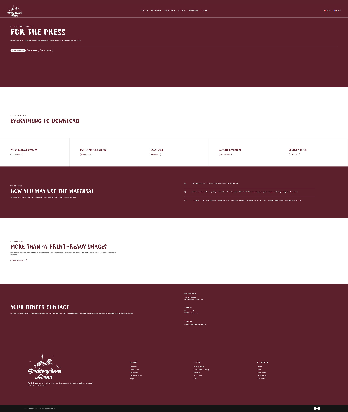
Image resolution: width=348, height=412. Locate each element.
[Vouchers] (231, 1)
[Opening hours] (58, 1)
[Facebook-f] (315, 408)
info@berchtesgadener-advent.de (196, 324)
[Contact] (116, 1)
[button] (144, 10)
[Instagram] (289, 1)
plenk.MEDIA (51, 408)
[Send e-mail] (174, 1)
